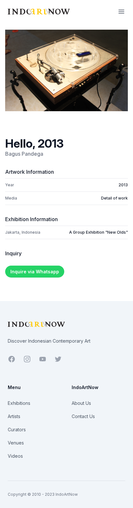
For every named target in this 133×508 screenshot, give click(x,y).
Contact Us (83, 416)
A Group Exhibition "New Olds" (98, 232)
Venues (16, 442)
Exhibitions (19, 403)
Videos (15, 456)
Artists (14, 416)
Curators (17, 429)
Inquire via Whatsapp (34, 271)
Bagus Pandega (24, 154)
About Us (81, 403)
